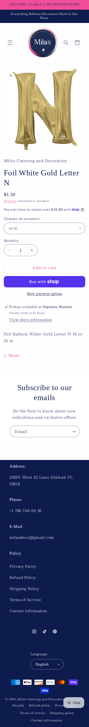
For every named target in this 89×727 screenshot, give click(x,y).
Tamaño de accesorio (22, 218)
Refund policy (40, 705)
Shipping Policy (24, 588)
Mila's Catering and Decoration (41, 699)
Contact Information (28, 611)
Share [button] (14, 355)
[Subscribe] (73, 431)
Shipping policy (62, 713)
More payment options (44, 293)
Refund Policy (22, 577)
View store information (30, 319)
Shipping (10, 201)
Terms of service (32, 713)
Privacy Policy (22, 566)
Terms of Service (25, 599)
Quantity (11, 240)
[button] (10, 42)
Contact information (46, 720)
